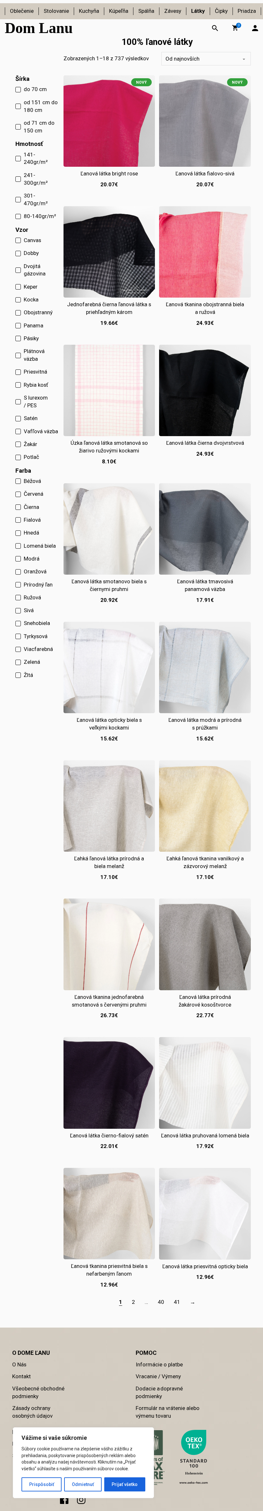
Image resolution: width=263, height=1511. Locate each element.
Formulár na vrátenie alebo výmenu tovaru (167, 1412)
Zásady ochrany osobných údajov (32, 1412)
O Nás (19, 1364)
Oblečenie (22, 11)
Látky (198, 11)
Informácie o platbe (159, 1364)
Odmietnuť (83, 1484)
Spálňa (146, 11)
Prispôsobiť (41, 1484)
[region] (83, 1462)
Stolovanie (56, 11)
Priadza (247, 11)
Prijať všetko (125, 1484)
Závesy (172, 11)
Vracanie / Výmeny (158, 1376)
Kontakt (21, 1376)
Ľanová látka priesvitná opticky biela (205, 1266)
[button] (235, 27)
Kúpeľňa (118, 11)
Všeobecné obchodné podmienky (38, 1392)
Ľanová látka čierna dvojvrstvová (205, 443)
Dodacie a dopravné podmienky (159, 1392)
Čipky (221, 11)
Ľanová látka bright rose (109, 173)
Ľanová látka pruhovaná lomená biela (205, 1135)
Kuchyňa (89, 11)
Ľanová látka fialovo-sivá (204, 173)
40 (161, 1302)
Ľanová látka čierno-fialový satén (109, 1135)
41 (177, 1302)
